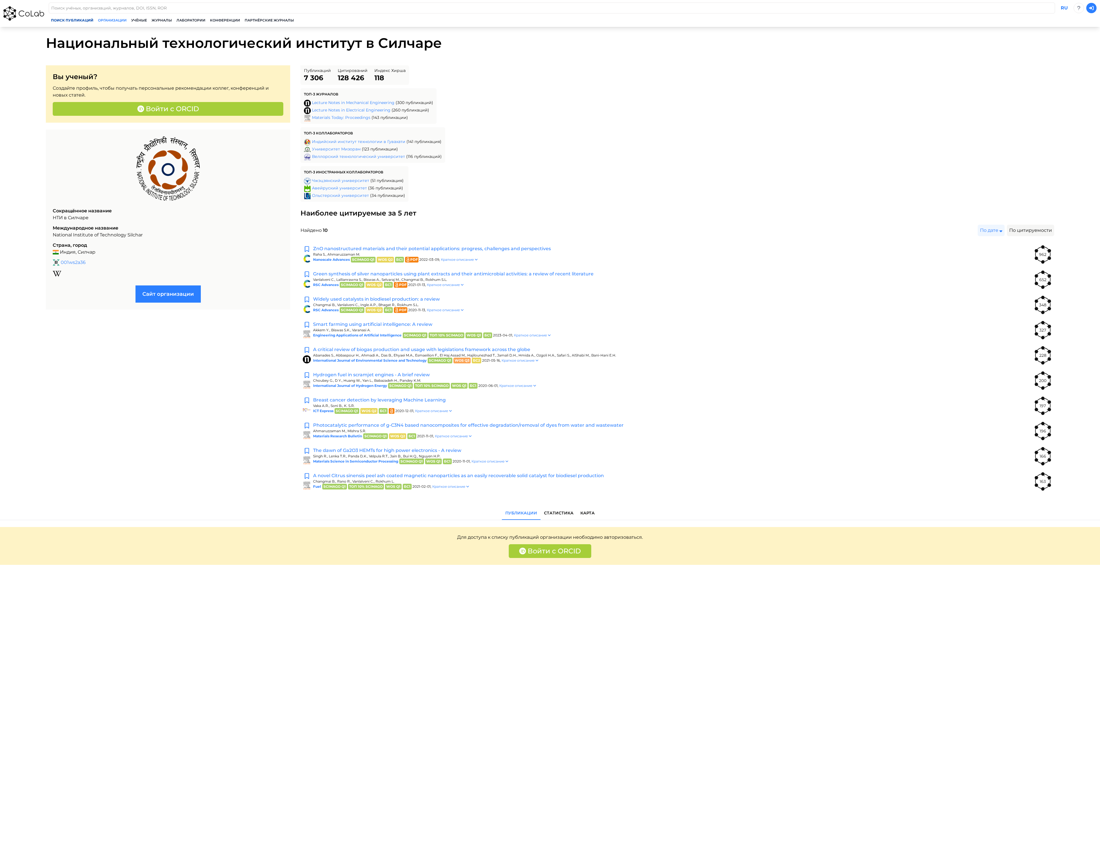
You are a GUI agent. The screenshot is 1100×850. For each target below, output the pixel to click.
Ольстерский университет (340, 195)
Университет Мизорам (336, 149)
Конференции (225, 20)
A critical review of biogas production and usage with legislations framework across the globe (421, 349)
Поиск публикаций (72, 20)
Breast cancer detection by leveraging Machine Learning (379, 400)
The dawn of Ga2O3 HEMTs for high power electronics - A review (387, 450)
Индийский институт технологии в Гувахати (358, 141)
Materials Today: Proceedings (341, 117)
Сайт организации (168, 294)
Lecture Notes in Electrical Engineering (351, 110)
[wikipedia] (57, 274)
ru (1064, 8)
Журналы (162, 20)
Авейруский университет (339, 188)
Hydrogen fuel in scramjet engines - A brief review (371, 374)
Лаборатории (190, 20)
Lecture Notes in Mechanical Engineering (353, 102)
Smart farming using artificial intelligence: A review (372, 324)
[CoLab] (23, 13)
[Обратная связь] (1079, 8)
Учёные (139, 20)
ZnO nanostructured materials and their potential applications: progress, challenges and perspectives (432, 248)
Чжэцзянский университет (340, 180)
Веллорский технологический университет (358, 156)
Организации (112, 20)
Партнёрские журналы (269, 20)
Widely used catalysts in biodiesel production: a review (376, 299)
